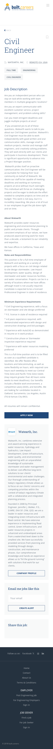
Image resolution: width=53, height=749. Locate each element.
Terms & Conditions (26, 682)
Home (26, 668)
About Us (26, 677)
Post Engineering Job (26, 695)
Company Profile (26, 573)
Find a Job (26, 717)
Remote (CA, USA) (38, 62)
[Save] (47, 37)
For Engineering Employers (26, 700)
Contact (26, 672)
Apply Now (26, 415)
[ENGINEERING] (30, 73)
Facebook (27, 653)
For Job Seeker (27, 722)
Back (8, 30)
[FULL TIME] (12, 73)
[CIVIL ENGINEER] (14, 79)
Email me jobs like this (23, 589)
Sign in (26, 704)
